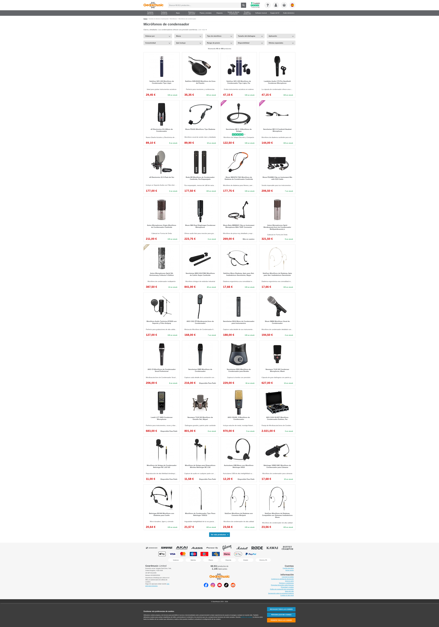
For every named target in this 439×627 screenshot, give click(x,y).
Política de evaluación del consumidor (282, 589)
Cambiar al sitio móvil (287, 595)
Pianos (211, 560)
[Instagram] (213, 587)
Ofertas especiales (276, 43)
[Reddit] (233, 587)
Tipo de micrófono (214, 36)
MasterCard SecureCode (264, 554)
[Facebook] (206, 587)
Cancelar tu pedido (288, 577)
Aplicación (273, 36)
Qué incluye (181, 43)
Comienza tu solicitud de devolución (282, 579)
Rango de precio (213, 43)
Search (243, 5)
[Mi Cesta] (284, 5)
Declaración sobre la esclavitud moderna (281, 593)
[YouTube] (219, 587)
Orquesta (228, 560)
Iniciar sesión (289, 570)
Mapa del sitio (289, 591)
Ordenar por (150, 36)
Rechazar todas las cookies (281, 609)
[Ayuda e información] (268, 5)
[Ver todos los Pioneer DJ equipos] (213, 548)
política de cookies (246, 617)
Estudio (245, 560)
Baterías (193, 560)
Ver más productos (218, 535)
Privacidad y (287, 587)
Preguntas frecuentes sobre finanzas (282, 585)
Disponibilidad (243, 43)
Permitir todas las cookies (281, 620)
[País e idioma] (292, 5)
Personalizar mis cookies (281, 615)
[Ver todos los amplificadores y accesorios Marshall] (243, 548)
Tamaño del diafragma (246, 36)
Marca (178, 36)
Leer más (201, 30)
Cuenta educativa (288, 568)
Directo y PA (263, 560)
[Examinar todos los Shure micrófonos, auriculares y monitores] (168, 548)
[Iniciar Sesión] (276, 5)
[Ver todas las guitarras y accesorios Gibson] (228, 548)
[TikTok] (226, 587)
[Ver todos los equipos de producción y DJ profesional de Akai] (183, 548)
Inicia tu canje (289, 581)
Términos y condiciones (286, 583)
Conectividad (150, 43)
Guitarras (176, 560)
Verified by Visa (277, 554)
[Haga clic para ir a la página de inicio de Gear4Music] (153, 5)
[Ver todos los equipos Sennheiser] (153, 548)
